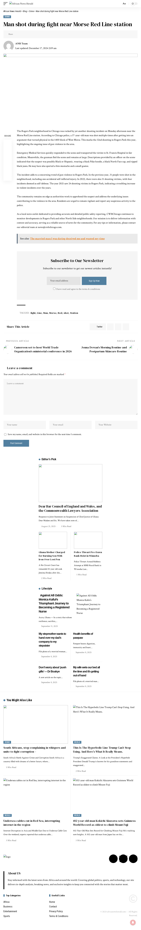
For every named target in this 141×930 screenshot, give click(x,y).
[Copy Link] (27, 34)
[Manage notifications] (133, 922)
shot (66, 313)
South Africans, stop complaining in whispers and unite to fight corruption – (34, 749)
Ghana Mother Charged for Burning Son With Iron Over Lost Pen (52, 555)
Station (74, 313)
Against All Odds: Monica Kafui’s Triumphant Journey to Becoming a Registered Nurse (54, 603)
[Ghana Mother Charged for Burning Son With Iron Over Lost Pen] (53, 540)
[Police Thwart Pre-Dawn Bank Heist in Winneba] (88, 540)
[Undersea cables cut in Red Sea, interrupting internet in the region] (35, 797)
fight (33, 313)
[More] (37, 34)
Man (45, 313)
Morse (52, 313)
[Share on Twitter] (16, 34)
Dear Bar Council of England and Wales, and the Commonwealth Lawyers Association (70, 508)
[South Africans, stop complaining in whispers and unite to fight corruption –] (35, 724)
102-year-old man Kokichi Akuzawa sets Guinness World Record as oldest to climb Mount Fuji (104, 823)
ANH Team (21, 43)
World (77, 742)
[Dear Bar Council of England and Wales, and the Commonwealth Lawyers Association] (70, 483)
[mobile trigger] (6, 3)
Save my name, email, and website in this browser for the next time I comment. (45, 434)
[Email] (21, 34)
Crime (7, 17)
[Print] (32, 34)
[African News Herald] (21, 3)
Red (60, 313)
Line (39, 313)
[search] (118, 3)
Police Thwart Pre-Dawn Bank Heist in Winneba (88, 553)
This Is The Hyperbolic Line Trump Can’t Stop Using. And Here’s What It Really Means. (102, 749)
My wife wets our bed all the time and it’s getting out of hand (86, 671)
